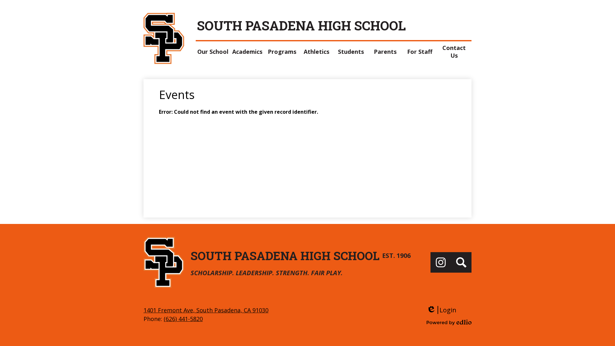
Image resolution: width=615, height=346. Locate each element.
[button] (213, 51)
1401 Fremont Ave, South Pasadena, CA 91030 (206, 310)
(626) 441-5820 (183, 319)
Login (441, 310)
